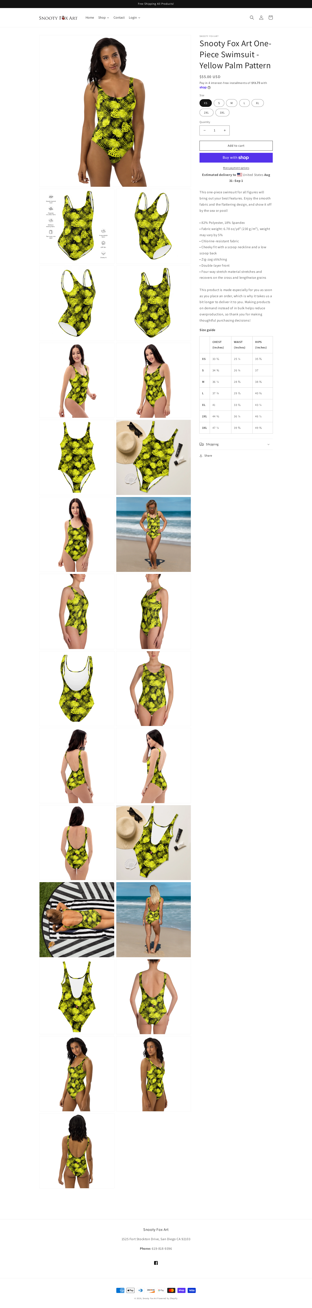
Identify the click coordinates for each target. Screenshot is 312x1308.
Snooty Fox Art (150, 1298)
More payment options (236, 167)
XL (257, 103)
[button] (252, 17)
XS (205, 103)
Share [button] (208, 455)
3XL (222, 112)
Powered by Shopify (167, 1298)
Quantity (205, 122)
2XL (206, 112)
